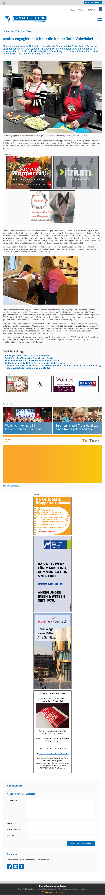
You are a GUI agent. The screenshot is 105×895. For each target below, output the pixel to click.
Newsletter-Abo (95, 3)
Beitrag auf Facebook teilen (9, 867)
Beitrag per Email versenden (15, 867)
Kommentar (12, 800)
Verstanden (47, 892)
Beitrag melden (21, 867)
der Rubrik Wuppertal (12, 486)
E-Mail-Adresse (14, 829)
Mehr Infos (59, 892)
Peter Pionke (26, 31)
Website (10, 836)
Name (10, 823)
